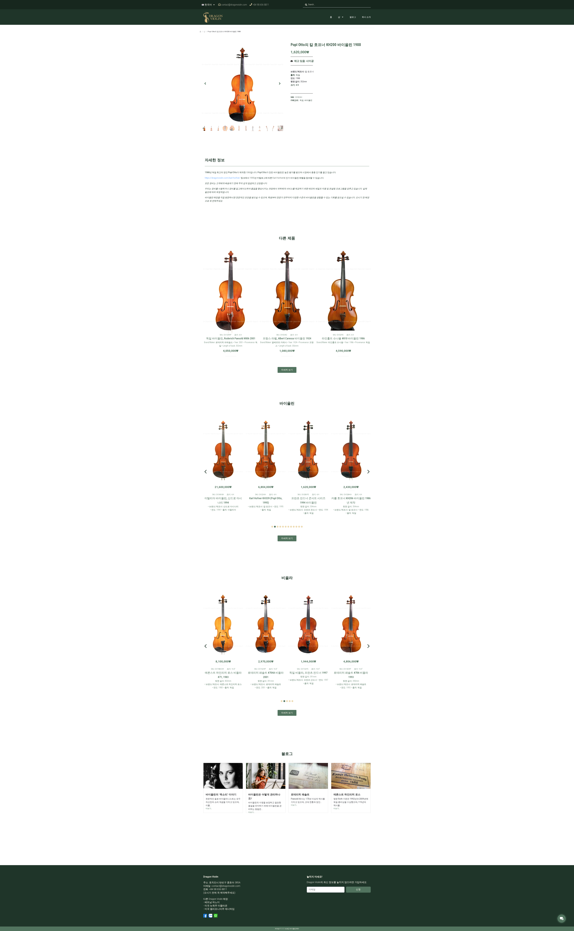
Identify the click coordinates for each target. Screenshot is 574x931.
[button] (205, 83)
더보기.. (209, 808)
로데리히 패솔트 (300, 794)
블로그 (353, 17)
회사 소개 (366, 17)
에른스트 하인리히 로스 (346, 794)
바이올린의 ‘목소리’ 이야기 (221, 794)
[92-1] (242, 83)
